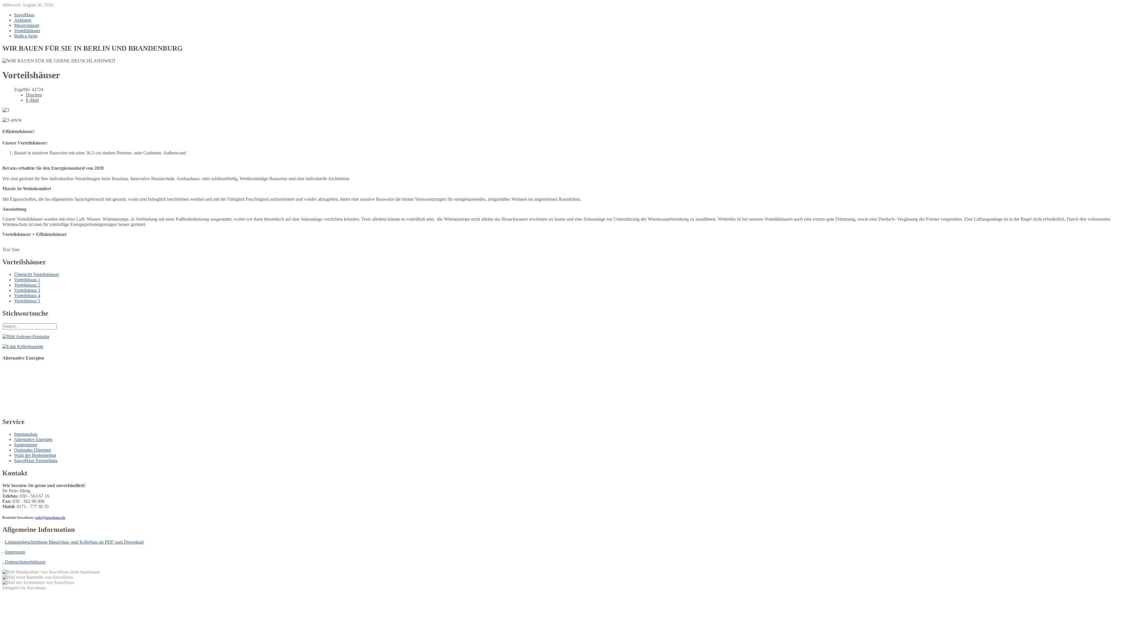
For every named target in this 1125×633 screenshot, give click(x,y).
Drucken (34, 94)
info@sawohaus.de (50, 517)
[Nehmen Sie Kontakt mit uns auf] (26, 336)
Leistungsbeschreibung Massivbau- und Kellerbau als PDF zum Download (74, 542)
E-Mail (32, 100)
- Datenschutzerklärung (23, 561)
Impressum (15, 551)
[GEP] (31, 409)
